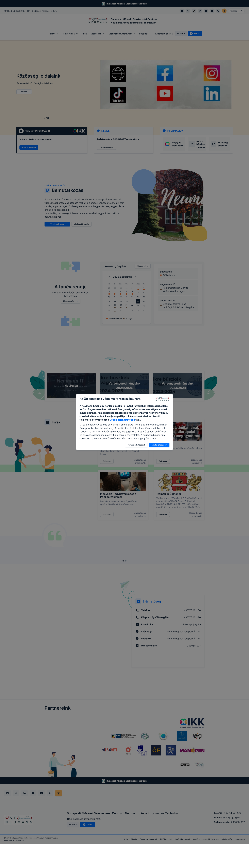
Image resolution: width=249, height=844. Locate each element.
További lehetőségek (136, 445)
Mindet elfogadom (159, 445)
